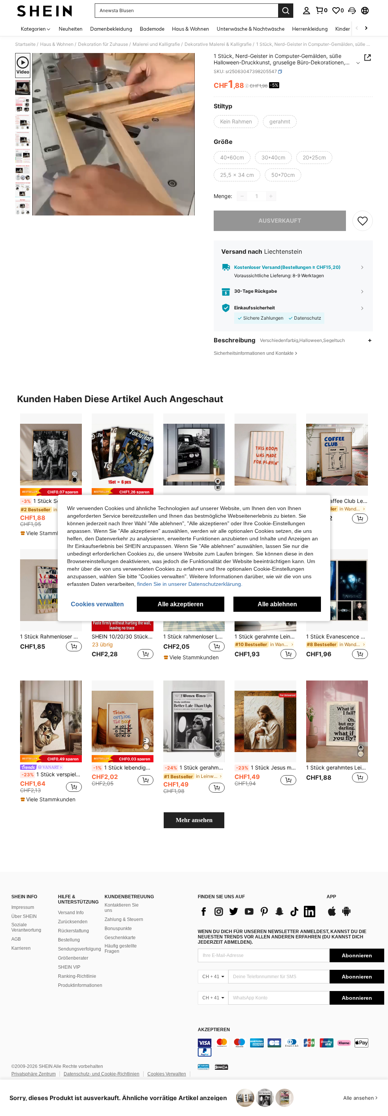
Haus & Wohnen (57, 44)
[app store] (332, 915)
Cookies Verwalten (166, 1074)
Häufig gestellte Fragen (121, 948)
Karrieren (21, 948)
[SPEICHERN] (362, 221)
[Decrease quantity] (242, 196)
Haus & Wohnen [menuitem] (190, 29)
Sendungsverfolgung (79, 949)
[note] (51, 491)
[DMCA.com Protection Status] (221, 1066)
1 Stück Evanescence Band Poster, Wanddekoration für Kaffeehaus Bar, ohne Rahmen (337, 637)
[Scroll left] (357, 28)
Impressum (22, 907)
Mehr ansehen (194, 820)
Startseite (25, 44)
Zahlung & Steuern (124, 919)
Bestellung (69, 940)
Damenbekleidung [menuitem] (111, 29)
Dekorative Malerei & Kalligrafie (218, 44)
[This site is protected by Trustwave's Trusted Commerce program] (203, 1066)
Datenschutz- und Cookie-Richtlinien (101, 1074)
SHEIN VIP (69, 967)
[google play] (346, 915)
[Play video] (114, 134)
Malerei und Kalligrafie (156, 44)
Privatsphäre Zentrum (33, 1074)
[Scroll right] (366, 28)
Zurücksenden (73, 921)
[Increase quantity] (271, 196)
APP (331, 896)
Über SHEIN (24, 916)
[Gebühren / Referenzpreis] (247, 86)
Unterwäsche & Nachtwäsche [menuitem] (251, 29)
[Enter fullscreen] (188, 209)
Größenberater (73, 958)
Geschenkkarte (120, 937)
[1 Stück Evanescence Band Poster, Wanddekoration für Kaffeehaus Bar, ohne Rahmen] (337, 590)
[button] (352, 10)
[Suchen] (285, 10)
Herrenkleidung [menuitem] (310, 29)
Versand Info (71, 912)
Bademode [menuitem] (152, 29)
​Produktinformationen (80, 985)
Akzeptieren (214, 1029)
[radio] (236, 121)
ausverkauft (279, 220)
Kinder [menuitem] (342, 29)
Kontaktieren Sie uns (122, 907)
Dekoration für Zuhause (103, 44)
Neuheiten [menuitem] (71, 29)
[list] (258, 911)
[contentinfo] (291, 1047)
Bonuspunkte (118, 928)
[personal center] (306, 10)
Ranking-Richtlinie (77, 976)
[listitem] (51, 475)
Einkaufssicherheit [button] (254, 308)
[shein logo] (44, 10)
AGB (16, 939)
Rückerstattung (73, 930)
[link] (321, 10)
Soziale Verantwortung (26, 927)
